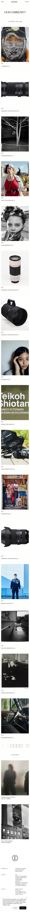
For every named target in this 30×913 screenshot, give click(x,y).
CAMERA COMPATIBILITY (21, 877)
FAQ (16, 874)
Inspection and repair (21, 876)
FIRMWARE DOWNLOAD (20, 884)
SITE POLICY (18, 890)
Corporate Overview (20, 868)
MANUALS (17, 881)
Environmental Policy (21, 893)
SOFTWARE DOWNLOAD (20, 885)
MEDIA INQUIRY (18, 871)
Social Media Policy (20, 891)
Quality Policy (19, 894)
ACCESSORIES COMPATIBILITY (18, 879)
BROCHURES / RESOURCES (21, 882)
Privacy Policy (19, 889)
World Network (19, 870)
